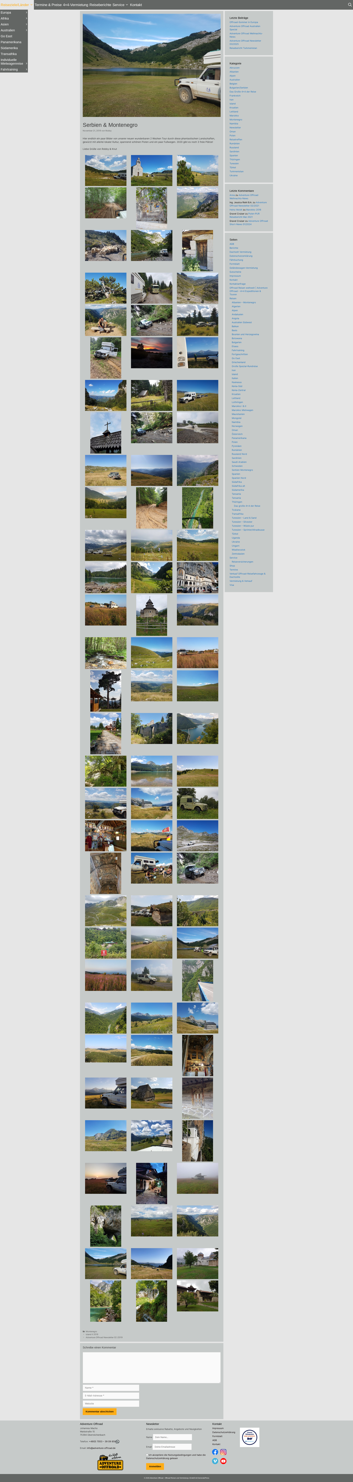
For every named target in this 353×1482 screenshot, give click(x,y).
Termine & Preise (48, 5)
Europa (6, 12)
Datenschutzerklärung (241, 255)
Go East (6, 36)
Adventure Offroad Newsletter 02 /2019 (104, 1337)
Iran (231, 99)
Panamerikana (11, 42)
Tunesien (234, 163)
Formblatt (235, 263)
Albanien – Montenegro (244, 302)
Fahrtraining (9, 69)
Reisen (233, 298)
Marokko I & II (239, 406)
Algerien (236, 306)
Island (233, 103)
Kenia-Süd (237, 386)
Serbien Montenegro (242, 470)
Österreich (237, 434)
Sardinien (234, 151)
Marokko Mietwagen (242, 410)
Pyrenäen (236, 446)
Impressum (235, 275)
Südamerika (9, 48)
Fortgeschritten (240, 354)
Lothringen (237, 402)
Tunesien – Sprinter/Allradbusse (248, 529)
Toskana (236, 509)
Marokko (234, 115)
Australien (8, 30)
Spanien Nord (239, 478)
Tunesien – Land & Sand (244, 517)
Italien (235, 378)
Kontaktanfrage (238, 283)
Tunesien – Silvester (242, 521)
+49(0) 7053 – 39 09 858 (102, 1441)
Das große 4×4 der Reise (247, 505)
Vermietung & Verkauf (241, 581)
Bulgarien (236, 342)
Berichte (234, 248)
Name (149, 1437)
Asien (5, 24)
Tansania (236, 493)
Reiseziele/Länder (15, 5)
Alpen (233, 75)
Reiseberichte (100, 5)
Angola (235, 318)
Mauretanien (238, 414)
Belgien (233, 83)
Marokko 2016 (253, 209)
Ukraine (234, 175)
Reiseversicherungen (242, 561)
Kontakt (136, 5)
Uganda (236, 537)
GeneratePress (203, 1478)
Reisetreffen (236, 139)
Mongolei (236, 418)
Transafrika (9, 54)
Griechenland (238, 362)
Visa (232, 585)
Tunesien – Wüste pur (243, 525)
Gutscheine (235, 271)
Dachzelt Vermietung (240, 252)
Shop (232, 565)
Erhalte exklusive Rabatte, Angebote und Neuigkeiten (174, 1429)
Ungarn (235, 545)
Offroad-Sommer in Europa (244, 22)
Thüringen (235, 159)
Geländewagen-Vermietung (244, 267)
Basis (234, 330)
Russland (234, 147)
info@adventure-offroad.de (101, 1448)
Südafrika (237, 482)
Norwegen (237, 426)
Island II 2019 (92, 1334)
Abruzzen (235, 67)
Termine (234, 569)
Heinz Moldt (236, 209)
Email (149, 1446)
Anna (232, 195)
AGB (232, 244)
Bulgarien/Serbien (239, 87)
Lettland (234, 111)
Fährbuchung (236, 259)
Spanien (234, 155)
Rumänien (235, 143)
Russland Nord (239, 454)
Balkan (235, 326)
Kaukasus (237, 382)
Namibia (234, 123)
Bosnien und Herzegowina (245, 334)
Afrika (5, 18)
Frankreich (235, 95)
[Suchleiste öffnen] (350, 5)
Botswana (237, 338)
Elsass (235, 346)
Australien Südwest (242, 322)
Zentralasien (238, 553)
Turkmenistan (237, 171)
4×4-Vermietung (75, 5)
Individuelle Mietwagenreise (12, 61)
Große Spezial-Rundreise (245, 366)
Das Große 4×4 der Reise (243, 91)
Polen (232, 135)
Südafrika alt (238, 486)
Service (118, 5)
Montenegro (91, 1331)
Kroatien (234, 107)
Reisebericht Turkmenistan (243, 48)
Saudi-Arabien (239, 462)
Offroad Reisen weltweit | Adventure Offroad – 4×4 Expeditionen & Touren (249, 291)
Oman (233, 131)
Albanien (234, 71)
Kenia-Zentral (239, 390)
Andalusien (237, 314)
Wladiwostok (238, 549)
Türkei (233, 167)
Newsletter (235, 127)
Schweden (237, 466)
